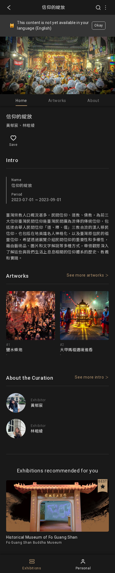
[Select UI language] (105, 7)
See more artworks (85, 275)
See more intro (89, 377)
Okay (98, 25)
